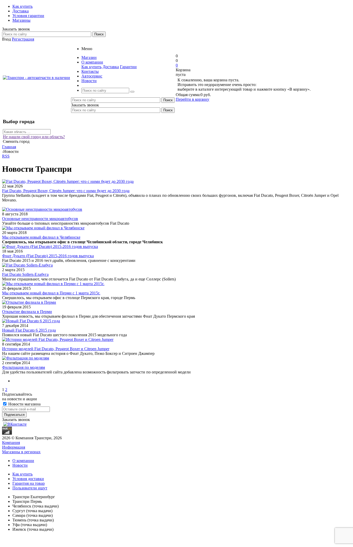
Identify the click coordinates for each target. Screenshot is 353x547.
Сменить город (16, 141)
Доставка (111, 67)
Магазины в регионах (21, 452)
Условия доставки (28, 478)
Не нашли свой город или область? (34, 137)
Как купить (91, 67)
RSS (6, 156)
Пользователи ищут (29, 488)
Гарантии (128, 67)
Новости (20, 465)
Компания (11, 442)
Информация (13, 447)
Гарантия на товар (28, 483)
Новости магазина (24, 404)
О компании (23, 460)
